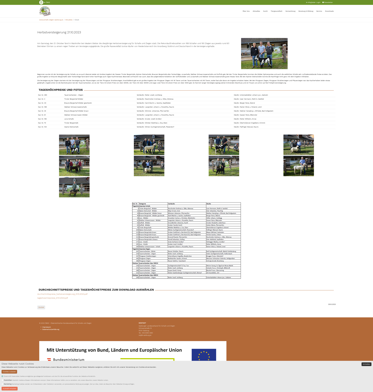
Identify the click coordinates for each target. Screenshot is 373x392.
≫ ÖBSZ (46, 2)
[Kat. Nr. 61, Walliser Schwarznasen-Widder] (149, 166)
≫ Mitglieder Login (313, 2)
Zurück (41, 307)
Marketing (7, 384)
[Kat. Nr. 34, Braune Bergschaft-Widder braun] (74, 166)
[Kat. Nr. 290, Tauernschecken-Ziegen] (74, 145)
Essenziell (7, 376)
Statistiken (8, 380)
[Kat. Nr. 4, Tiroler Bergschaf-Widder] (149, 145)
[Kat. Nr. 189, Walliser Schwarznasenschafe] (299, 145)
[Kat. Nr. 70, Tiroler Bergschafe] (299, 166)
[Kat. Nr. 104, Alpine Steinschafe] (74, 187)
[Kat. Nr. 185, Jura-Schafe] (224, 166)
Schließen (366, 364)
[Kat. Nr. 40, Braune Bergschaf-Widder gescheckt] (224, 145)
